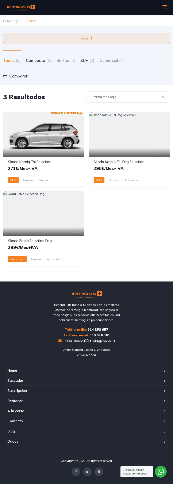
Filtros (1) (86, 38)
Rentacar (15, 400)
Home (12, 370)
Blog (11, 431)
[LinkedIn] (99, 472)
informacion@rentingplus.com (89, 340)
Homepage (11, 21)
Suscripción (17, 390)
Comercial (112, 60)
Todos (12, 60)
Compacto (38, 60)
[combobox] (128, 97)
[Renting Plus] (21, 7)
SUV (87, 60)
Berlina (65, 60)
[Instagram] (87, 472)
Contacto (15, 421)
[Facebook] (76, 472)
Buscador (15, 380)
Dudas (12, 441)
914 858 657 (98, 329)
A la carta (15, 411)
